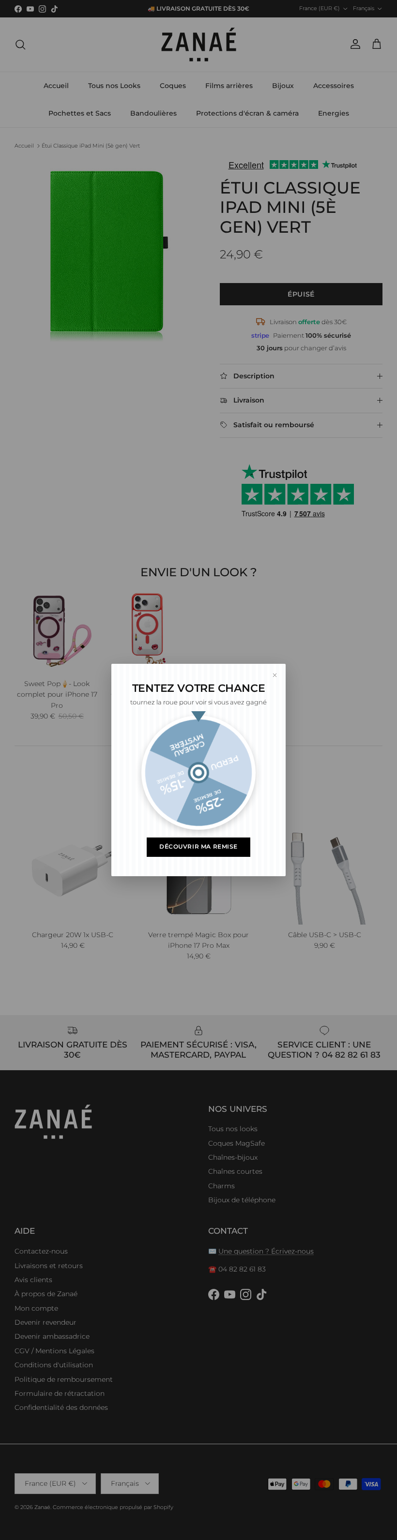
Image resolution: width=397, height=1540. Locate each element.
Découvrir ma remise (198, 846)
